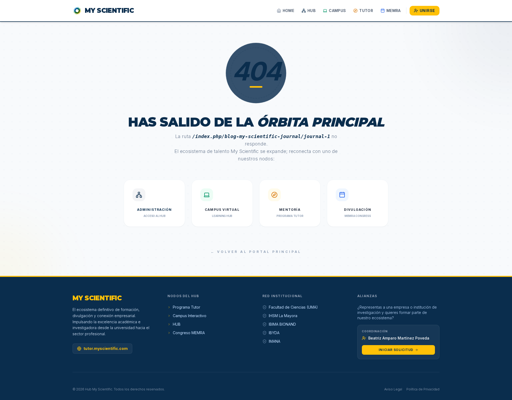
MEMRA (393, 10)
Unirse (427, 10)
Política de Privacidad (422, 389)
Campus (337, 10)
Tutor (366, 10)
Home (288, 10)
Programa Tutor (186, 307)
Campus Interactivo (189, 315)
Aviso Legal (393, 389)
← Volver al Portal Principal (256, 252)
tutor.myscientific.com (105, 348)
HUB (311, 10)
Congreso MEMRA (189, 332)
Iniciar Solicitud (396, 350)
